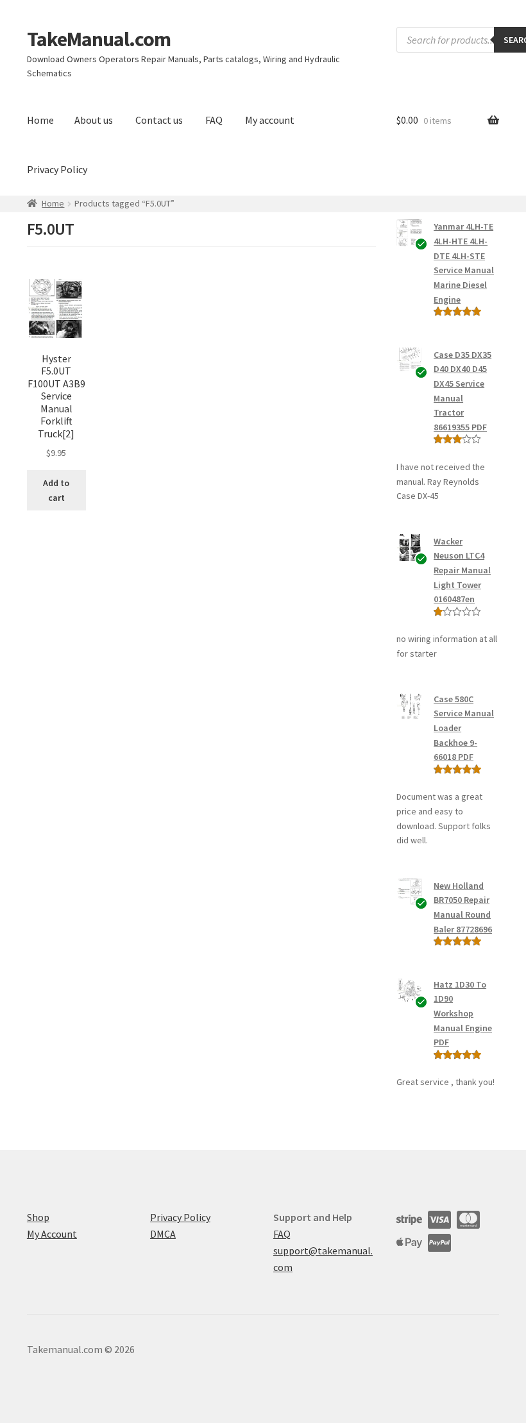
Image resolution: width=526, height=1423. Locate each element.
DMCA (163, 1233)
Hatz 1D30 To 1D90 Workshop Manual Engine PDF (463, 1013)
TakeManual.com (99, 39)
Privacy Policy (57, 169)
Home (40, 120)
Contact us (159, 120)
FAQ (214, 120)
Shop (38, 1217)
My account (269, 120)
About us (93, 120)
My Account (52, 1233)
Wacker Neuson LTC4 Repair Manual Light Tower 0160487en (462, 570)
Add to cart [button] (56, 490)
